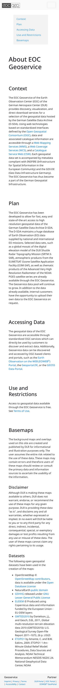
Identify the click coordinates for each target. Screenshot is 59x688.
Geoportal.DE (30, 365)
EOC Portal (50, 681)
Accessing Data (26, 29)
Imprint (7, 681)
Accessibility (11, 684)
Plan (19, 24)
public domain (39, 590)
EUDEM (19, 601)
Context (21, 19)
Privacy (16, 681)
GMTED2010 (22, 616)
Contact (22, 684)
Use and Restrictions (29, 35)
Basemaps (23, 40)
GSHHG (19, 594)
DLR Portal (39, 681)
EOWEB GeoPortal (48, 684)
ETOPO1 (20, 639)
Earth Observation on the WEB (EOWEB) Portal (29, 361)
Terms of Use (21, 411)
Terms (24, 681)
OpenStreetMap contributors (32, 578)
